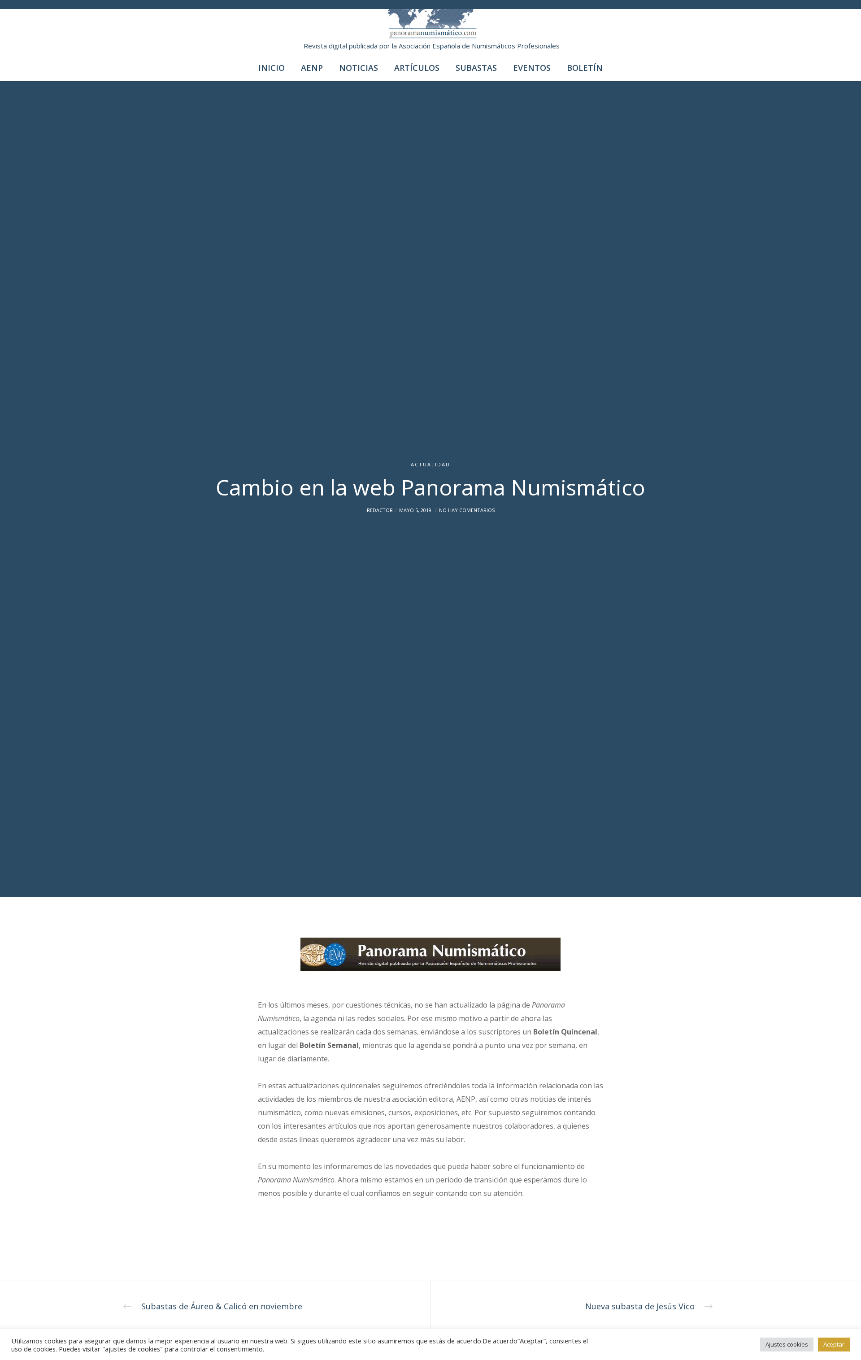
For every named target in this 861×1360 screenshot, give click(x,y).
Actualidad (430, 464)
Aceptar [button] (833, 1344)
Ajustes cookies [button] (786, 1344)
